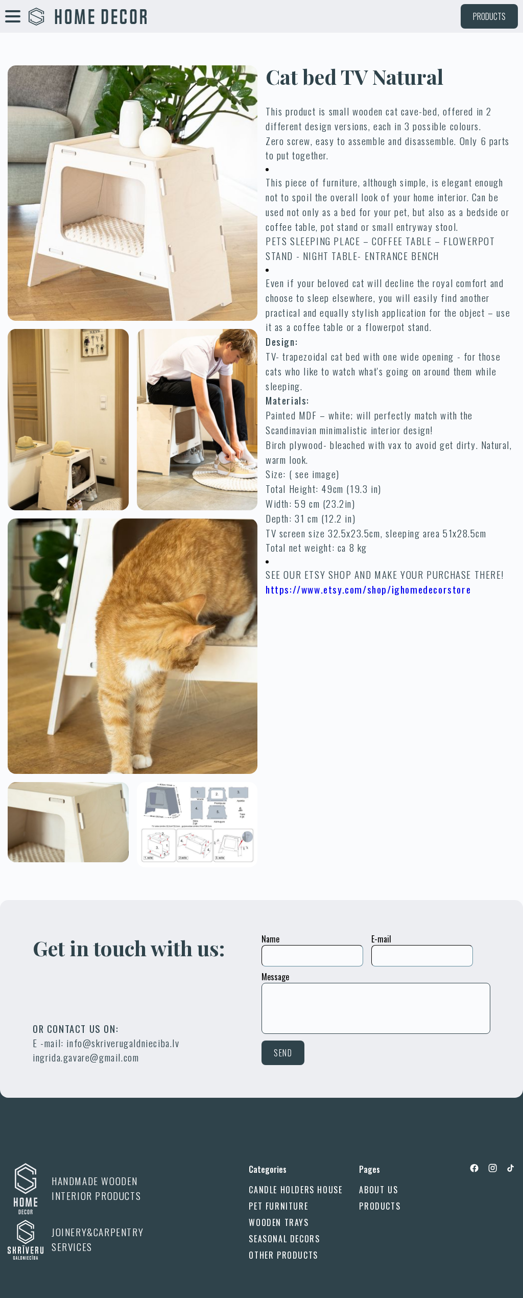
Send (283, 1053)
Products (489, 16)
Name (270, 939)
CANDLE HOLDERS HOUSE (295, 1190)
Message (275, 977)
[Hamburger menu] (12, 16)
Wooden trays (278, 1222)
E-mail (381, 939)
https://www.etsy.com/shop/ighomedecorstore (368, 589)
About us (378, 1190)
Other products (283, 1255)
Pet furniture (278, 1206)
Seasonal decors (284, 1239)
